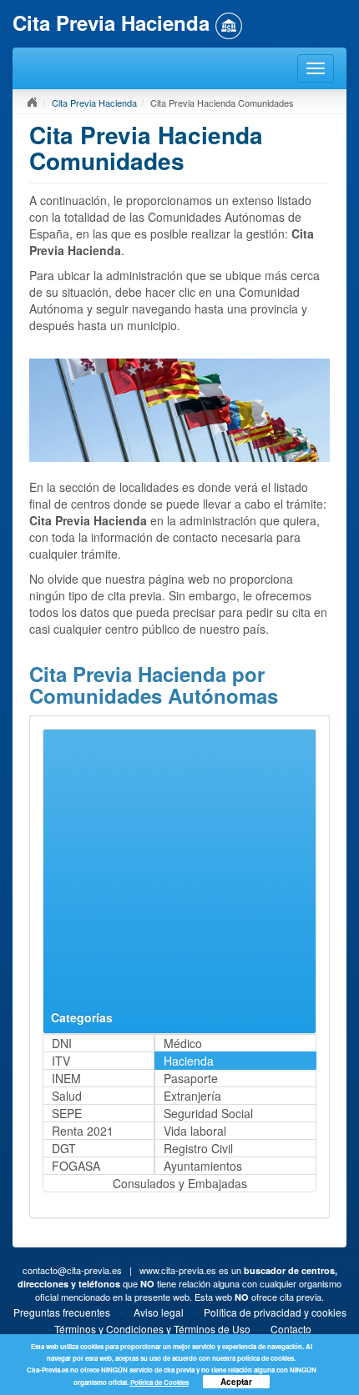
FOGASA (76, 1165)
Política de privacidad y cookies (275, 1312)
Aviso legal (159, 1312)
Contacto (291, 1329)
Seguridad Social (208, 1113)
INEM (66, 1078)
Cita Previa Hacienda (94, 102)
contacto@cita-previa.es (72, 1270)
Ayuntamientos (203, 1165)
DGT (64, 1148)
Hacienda (189, 1060)
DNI (62, 1043)
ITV (61, 1060)
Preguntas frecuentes (61, 1312)
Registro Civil (198, 1148)
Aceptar (236, 1381)
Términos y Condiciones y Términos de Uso (152, 1329)
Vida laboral (195, 1130)
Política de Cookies (159, 1382)
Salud (67, 1095)
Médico (183, 1043)
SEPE (67, 1113)
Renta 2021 (83, 1130)
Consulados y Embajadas (180, 1183)
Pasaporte (191, 1078)
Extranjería (192, 1095)
